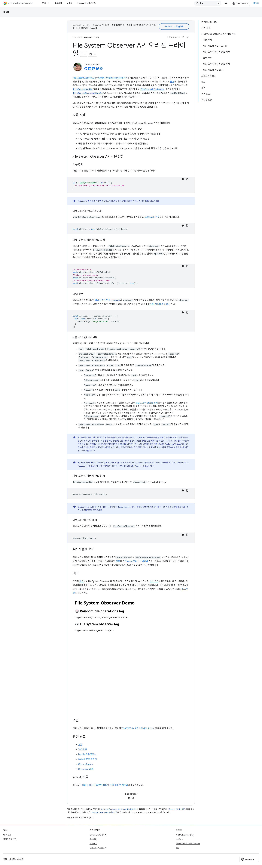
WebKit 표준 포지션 (87, 759)
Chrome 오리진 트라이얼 (136, 561)
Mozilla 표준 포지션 (87, 754)
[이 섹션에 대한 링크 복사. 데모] (81, 573)
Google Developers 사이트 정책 (104, 812)
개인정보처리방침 (16, 859)
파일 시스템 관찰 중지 (160, 304)
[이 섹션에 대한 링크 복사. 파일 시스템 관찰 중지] (99, 520)
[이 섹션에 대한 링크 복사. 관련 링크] (88, 737)
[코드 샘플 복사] (187, 179)
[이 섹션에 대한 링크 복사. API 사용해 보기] (97, 549)
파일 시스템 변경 (107, 300)
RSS (177, 848)
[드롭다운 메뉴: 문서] (49, 3)
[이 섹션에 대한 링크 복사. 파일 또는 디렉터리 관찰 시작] (107, 240)
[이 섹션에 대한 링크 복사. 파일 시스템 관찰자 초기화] (104, 211)
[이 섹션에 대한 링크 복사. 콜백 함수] (86, 294)
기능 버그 (81, 510)
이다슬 (85, 785)
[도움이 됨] (183, 37)
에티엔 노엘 (108, 785)
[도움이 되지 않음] (187, 37)
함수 (152, 217)
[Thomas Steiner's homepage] (101, 69)
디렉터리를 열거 (124, 444)
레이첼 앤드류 (121, 785)
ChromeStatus (85, 764)
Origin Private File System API (112, 77)
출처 (172, 81)
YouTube (179, 839)
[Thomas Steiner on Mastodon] (93, 69)
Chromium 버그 (85, 769)
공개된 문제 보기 (10, 839)
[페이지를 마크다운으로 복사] (90, 54)
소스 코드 (154, 581)
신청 (118, 561)
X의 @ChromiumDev (185, 835)
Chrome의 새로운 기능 (86, 3)
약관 (5, 859)
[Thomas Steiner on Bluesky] (97, 69)
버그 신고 (7, 835)
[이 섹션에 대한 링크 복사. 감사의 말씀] (91, 777)
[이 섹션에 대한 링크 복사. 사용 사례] (88, 115)
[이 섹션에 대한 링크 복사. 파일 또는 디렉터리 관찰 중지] (107, 476)
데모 (81, 581)
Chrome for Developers (82, 37)
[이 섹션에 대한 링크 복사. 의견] (81, 720)
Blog (6, 12)
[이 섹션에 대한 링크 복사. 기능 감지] (86, 164)
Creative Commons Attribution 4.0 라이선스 (119, 809)
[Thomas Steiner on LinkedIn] (89, 69)
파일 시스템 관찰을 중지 (147, 403)
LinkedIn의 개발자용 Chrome (188, 843)
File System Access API (84, 77)
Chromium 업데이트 (98, 835)
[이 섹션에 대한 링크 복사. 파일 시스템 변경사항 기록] (99, 337)
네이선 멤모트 (95, 785)
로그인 (256, 3)
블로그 (69, 3)
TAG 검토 (82, 749)
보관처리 (93, 843)
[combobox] (207, 3)
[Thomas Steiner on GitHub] (85, 69)
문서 (44, 3)
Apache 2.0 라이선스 (177, 809)
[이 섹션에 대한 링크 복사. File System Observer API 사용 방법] (126, 156)
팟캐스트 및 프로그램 (98, 848)
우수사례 (58, 3)
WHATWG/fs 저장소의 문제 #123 (137, 728)
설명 (146, 201)
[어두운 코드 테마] (183, 179)
